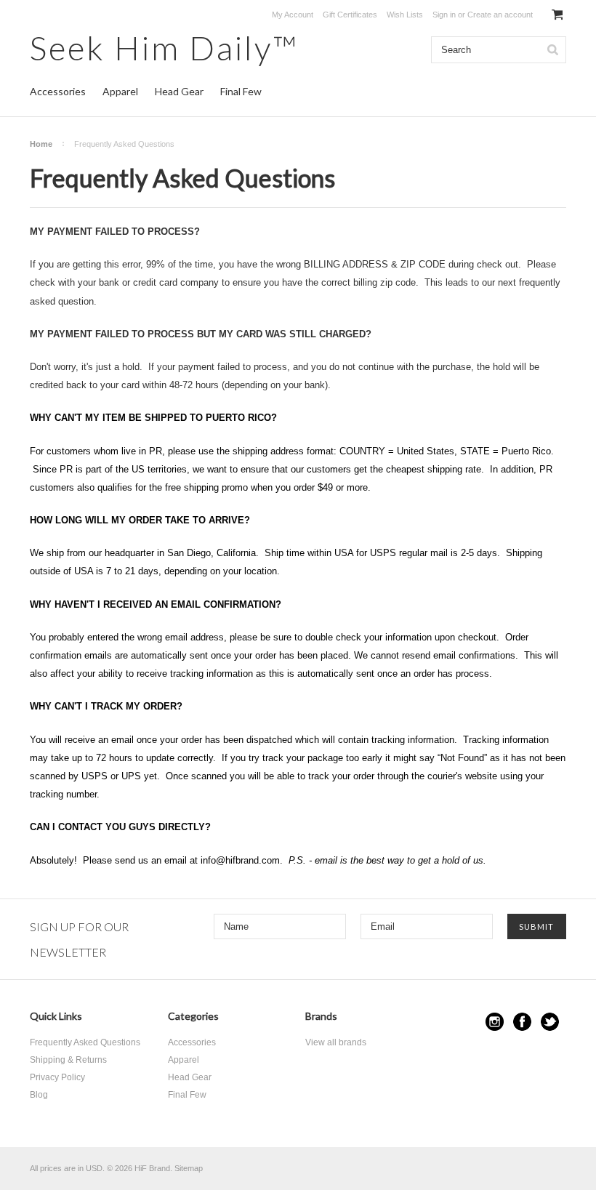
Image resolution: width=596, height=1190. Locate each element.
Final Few (241, 91)
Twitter (550, 1022)
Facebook (522, 1022)
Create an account (500, 14)
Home (41, 144)
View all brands (335, 1042)
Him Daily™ (164, 48)
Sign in (444, 14)
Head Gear (179, 91)
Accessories (58, 91)
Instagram (495, 1022)
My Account (292, 14)
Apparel (120, 91)
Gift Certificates (350, 14)
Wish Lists (405, 14)
